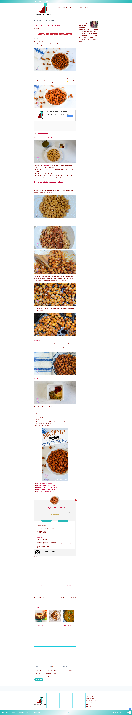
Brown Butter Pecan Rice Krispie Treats (46, 489)
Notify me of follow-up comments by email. (46, 673)
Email (51, 666)
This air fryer (46, 165)
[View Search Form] (97, 9)
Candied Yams (54, 624)
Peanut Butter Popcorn (52, 585)
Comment (38, 647)
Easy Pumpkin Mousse (39, 596)
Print (46, 520)
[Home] (34, 20)
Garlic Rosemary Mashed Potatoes (45, 491)
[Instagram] (68, 712)
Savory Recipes (46, 22)
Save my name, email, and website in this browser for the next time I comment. (53, 670)
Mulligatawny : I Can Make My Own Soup (68, 625)
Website (65, 666)
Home (3, 712)
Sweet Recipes (29, 712)
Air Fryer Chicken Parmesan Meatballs (46, 485)
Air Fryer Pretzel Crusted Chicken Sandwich (47, 487)
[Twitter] (66, 712)
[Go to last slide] (36, 621)
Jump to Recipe (39, 38)
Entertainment (74, 10)
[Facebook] (64, 712)
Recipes (40, 22)
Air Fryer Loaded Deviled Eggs (44, 483)
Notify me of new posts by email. (43, 676)
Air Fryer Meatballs (43, 133)
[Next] (73, 621)
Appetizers (36, 22)
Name (37, 666)
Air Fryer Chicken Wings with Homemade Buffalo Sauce (68, 597)
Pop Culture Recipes (67, 7)
